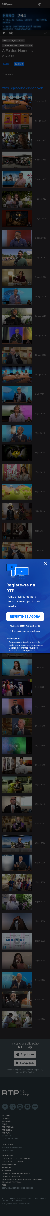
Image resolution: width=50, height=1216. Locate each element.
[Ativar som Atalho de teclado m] (10, 1213)
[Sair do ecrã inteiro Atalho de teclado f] (46, 1213)
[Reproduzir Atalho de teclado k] (4, 1213)
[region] (25, 608)
